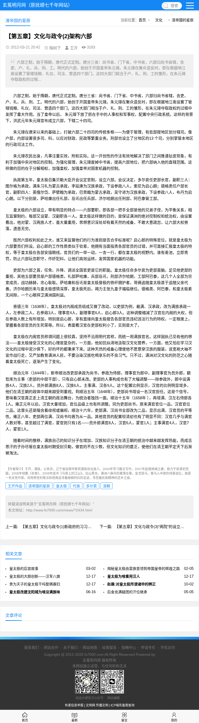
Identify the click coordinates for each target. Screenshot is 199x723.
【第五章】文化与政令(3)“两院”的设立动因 (151, 526)
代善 (76, 486)
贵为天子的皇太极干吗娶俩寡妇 (34, 584)
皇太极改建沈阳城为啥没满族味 (34, 592)
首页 (142, 20)
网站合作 (51, 647)
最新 (75, 720)
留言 (124, 720)
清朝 (106, 486)
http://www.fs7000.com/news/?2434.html (59, 510)
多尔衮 (91, 486)
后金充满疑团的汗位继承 (127, 592)
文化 (159, 20)
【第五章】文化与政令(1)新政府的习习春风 (58, 526)
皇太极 (61, 486)
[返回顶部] (188, 645)
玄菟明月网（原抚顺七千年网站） (38, 5)
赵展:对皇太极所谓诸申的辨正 (131, 584)
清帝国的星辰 (183, 20)
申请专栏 (148, 647)
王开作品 (15, 486)
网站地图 (90, 647)
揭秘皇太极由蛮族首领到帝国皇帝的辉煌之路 (143, 568)
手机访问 (167, 647)
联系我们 (31, 647)
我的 (174, 720)
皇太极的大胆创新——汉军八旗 (34, 576)
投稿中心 (129, 647)
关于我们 (70, 647)
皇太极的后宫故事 (23, 568)
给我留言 (109, 647)
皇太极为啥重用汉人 (123, 576)
